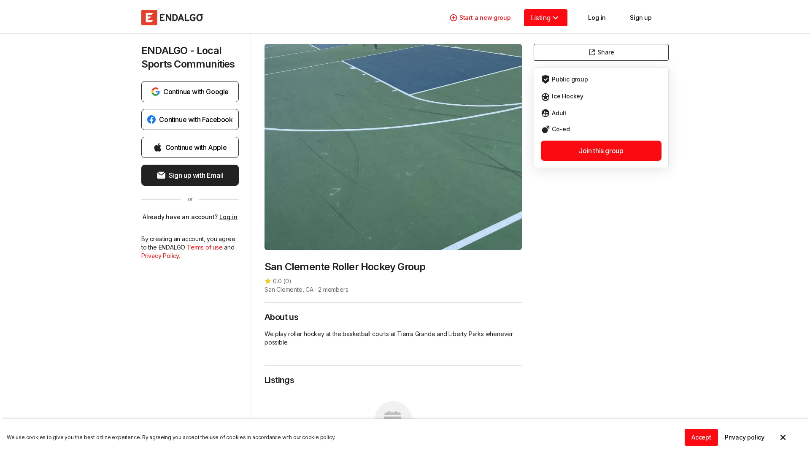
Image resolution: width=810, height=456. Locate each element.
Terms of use (205, 247)
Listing (541, 18)
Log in (228, 216)
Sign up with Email (196, 175)
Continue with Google (196, 91)
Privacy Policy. (160, 255)
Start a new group (485, 17)
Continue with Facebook (195, 119)
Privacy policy (744, 437)
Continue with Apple (196, 147)
